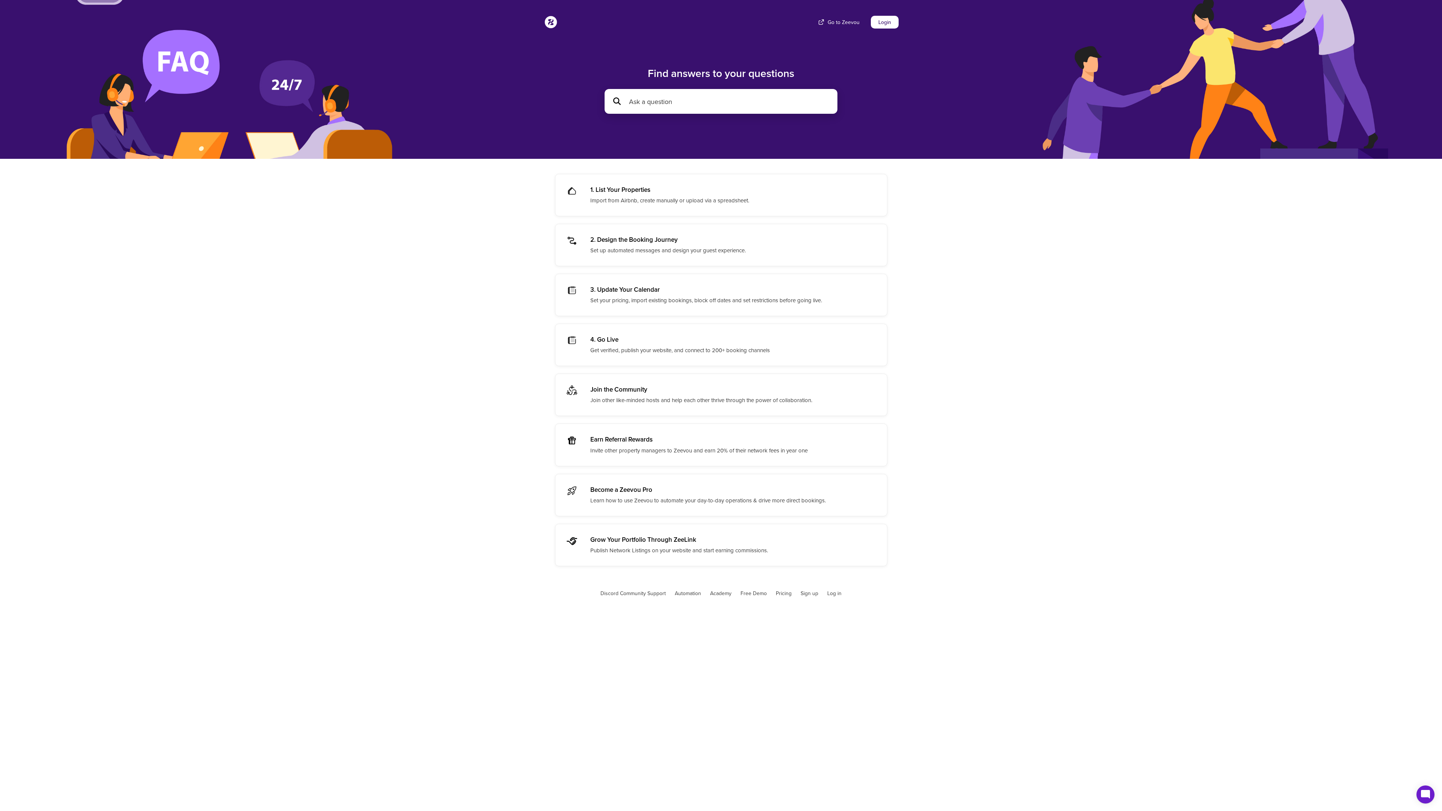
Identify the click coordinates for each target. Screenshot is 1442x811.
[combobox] (729, 101)
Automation (688, 593)
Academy (721, 593)
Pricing (784, 593)
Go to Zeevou (844, 22)
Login (884, 22)
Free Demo (754, 593)
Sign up (809, 593)
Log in (834, 593)
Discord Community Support (633, 593)
